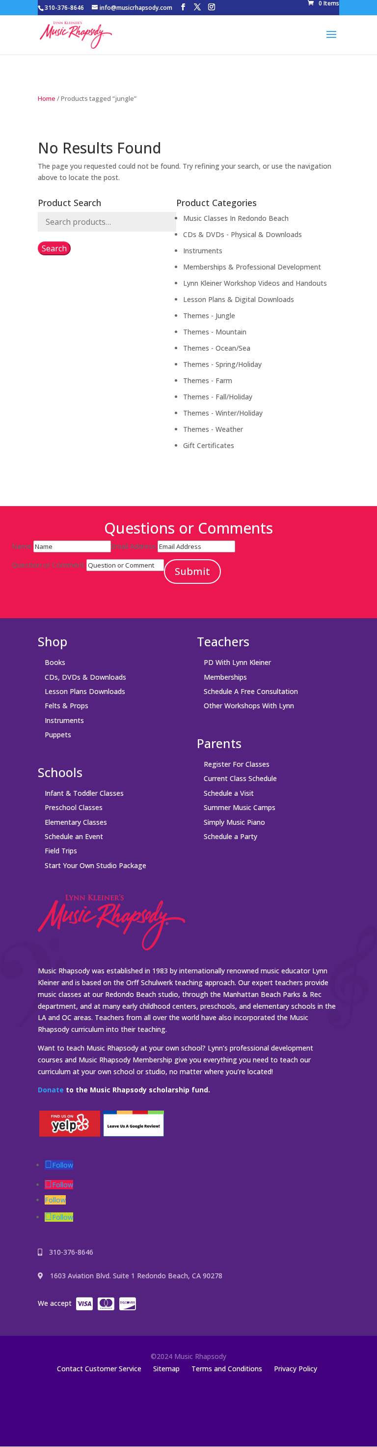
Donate (51, 1089)
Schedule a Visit (229, 793)
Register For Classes (236, 764)
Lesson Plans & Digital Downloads (238, 299)
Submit (192, 571)
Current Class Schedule (240, 778)
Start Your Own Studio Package (95, 865)
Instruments (202, 250)
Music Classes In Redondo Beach (236, 218)
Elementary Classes (76, 822)
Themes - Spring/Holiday (222, 364)
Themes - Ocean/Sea (216, 348)
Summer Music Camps (239, 807)
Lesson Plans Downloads (85, 691)
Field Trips (61, 850)
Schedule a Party (230, 836)
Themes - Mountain (214, 331)
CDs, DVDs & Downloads (85, 677)
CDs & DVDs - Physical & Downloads (242, 234)
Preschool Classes (74, 807)
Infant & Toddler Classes (84, 793)
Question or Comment (48, 565)
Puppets (58, 734)
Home (46, 98)
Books (55, 662)
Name (21, 546)
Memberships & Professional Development (252, 266)
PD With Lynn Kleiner (237, 662)
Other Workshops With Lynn (249, 705)
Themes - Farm (207, 380)
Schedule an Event (74, 836)
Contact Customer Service (99, 1368)
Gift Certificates (208, 445)
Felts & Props (66, 705)
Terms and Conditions (226, 1368)
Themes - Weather (213, 429)
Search (54, 248)
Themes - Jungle (209, 315)
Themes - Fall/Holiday (217, 396)
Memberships (225, 677)
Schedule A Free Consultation (251, 691)
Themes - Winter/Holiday (223, 413)
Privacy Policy (295, 1368)
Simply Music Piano (234, 822)
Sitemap (166, 1368)
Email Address (133, 546)
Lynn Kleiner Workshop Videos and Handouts (255, 283)
